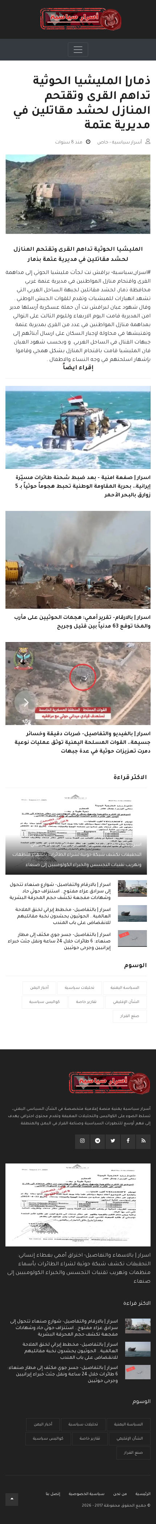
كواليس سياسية (44, 1002)
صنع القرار (129, 1016)
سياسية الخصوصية (86, 1494)
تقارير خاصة (86, 1002)
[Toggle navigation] (78, 49)
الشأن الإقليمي (126, 1002)
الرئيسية (143, 1494)
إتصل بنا (53, 1494)
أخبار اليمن (39, 988)
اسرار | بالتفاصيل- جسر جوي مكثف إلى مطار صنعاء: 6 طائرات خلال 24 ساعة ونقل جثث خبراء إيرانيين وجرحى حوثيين (59, 942)
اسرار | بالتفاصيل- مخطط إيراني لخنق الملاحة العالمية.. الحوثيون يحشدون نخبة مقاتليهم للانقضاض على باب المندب (63, 917)
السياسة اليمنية (125, 988)
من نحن (120, 1494)
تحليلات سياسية (79, 988)
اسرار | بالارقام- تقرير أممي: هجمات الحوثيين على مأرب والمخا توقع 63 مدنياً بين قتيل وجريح (82, 622)
